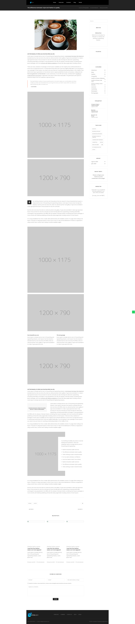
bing (92, 72)
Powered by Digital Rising (103, 621)
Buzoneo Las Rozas (96, 131)
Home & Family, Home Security (96, 84)
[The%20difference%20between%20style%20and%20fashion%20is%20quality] (73, 503)
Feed (102, 144)
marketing (94, 89)
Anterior (31, 509)
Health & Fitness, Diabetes (98, 78)
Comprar (63, 614)
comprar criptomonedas (97, 139)
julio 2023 (93, 163)
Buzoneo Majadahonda (97, 133)
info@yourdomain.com (44, 621)
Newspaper (94, 91)
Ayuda (79, 614)
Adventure (29, 546)
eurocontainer (95, 144)
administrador (95, 7)
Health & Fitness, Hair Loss (96, 81)
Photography (86, 7)
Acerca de (56, 614)
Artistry (94, 128)
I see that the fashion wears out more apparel (34, 549)
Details (29, 503)
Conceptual (94, 142)
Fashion (34, 546)
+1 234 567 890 (32, 621)
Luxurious (81, 7)
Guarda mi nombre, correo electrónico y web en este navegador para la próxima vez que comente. (50, 583)
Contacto (69, 614)
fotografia (94, 76)
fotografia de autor (96, 147)
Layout (35, 503)
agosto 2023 (94, 161)
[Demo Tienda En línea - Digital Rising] (32, 2)
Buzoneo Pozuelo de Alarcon (96, 137)
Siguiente (80, 509)
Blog (75, 614)
